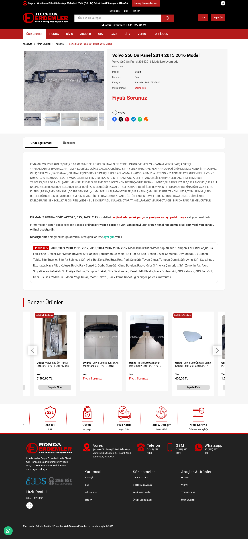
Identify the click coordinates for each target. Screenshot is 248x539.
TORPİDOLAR (161, 34)
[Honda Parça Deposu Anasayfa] (45, 17)
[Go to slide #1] (32, 119)
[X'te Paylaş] (121, 119)
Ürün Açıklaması (41, 143)
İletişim (136, 11)
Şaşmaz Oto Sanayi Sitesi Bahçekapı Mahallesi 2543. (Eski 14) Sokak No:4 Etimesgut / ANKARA (78, 3)
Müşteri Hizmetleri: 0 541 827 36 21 (124, 25)
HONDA (54, 34)
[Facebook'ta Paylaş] (114, 119)
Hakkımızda (114, 11)
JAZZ (114, 34)
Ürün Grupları (34, 34)
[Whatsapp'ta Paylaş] (140, 119)
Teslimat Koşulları (142, 492)
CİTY (127, 34)
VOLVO (142, 34)
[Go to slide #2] (51, 119)
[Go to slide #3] (70, 119)
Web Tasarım (71, 526)
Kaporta (60, 44)
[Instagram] (30, 507)
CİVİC (69, 34)
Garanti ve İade (140, 477)
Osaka (138, 72)
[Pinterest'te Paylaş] (127, 119)
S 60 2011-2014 (152, 82)
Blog (126, 11)
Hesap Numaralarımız (146, 3)
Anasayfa (27, 44)
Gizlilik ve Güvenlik (142, 485)
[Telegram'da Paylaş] (133, 119)
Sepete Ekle (55, 387)
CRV (100, 34)
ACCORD (85, 34)
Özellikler (69, 143)
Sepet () (218, 17)
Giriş (203, 17)
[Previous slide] (29, 81)
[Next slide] (98, 81)
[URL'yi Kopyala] (146, 119)
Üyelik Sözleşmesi (142, 499)
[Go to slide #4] (89, 119)
